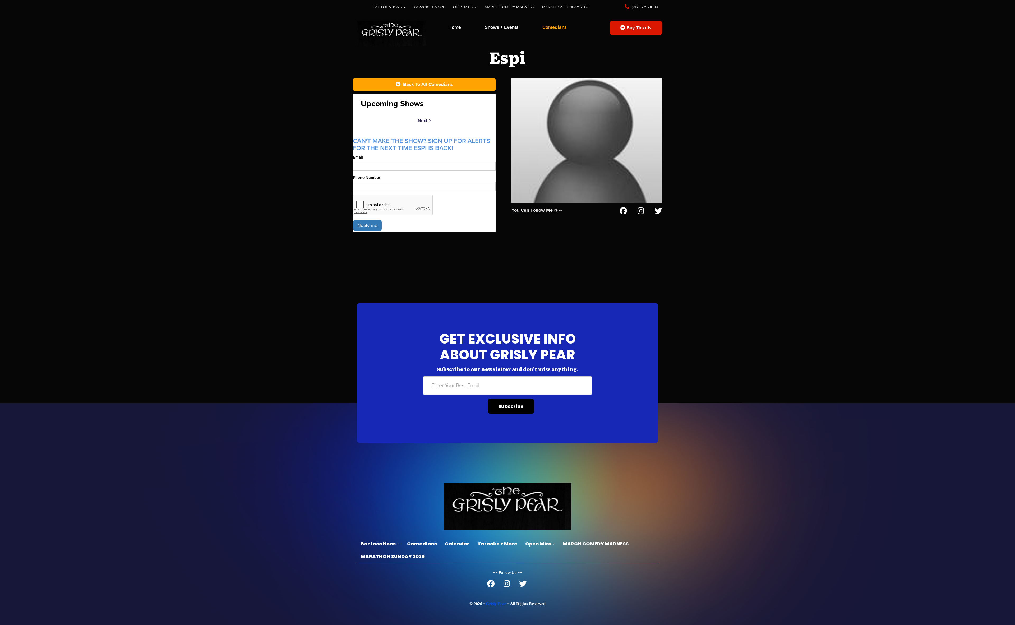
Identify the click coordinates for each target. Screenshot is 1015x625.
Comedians (554, 27)
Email (358, 157)
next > (424, 120)
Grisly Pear (496, 603)
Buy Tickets (638, 28)
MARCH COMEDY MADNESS (509, 7)
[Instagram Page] (641, 212)
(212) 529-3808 (644, 7)
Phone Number (366, 177)
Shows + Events (502, 27)
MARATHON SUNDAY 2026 (566, 7)
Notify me (367, 225)
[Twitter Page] (658, 212)
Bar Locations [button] (388, 7)
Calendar (457, 543)
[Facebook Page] (623, 212)
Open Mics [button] (463, 7)
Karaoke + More (429, 7)
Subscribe (511, 406)
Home (454, 27)
